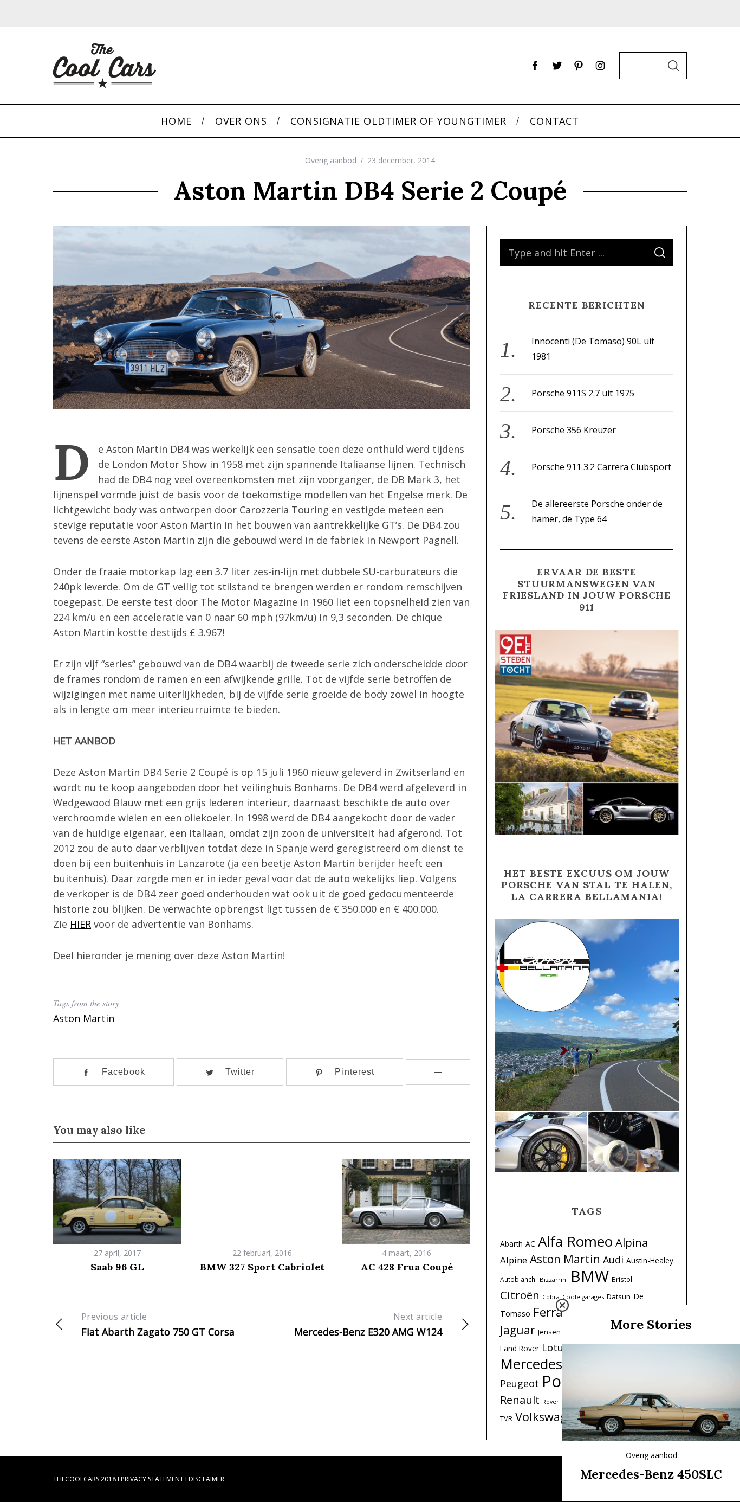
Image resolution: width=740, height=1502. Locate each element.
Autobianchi (518, 1279)
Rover (550, 1401)
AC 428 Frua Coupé (407, 1267)
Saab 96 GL (117, 1267)
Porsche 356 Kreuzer (573, 430)
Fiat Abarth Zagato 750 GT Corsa (158, 1324)
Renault (520, 1399)
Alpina (631, 1242)
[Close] (562, 1305)
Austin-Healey (649, 1260)
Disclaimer (206, 1479)
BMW (589, 1276)
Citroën (520, 1294)
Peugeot (519, 1383)
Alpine (513, 1260)
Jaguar (517, 1330)
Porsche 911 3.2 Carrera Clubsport (601, 467)
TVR (506, 1418)
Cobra (551, 1297)
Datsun (619, 1296)
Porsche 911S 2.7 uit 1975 (582, 393)
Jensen (549, 1332)
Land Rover (519, 1348)
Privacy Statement (152, 1479)
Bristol (622, 1279)
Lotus (555, 1347)
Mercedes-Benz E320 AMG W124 (368, 1324)
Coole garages (583, 1297)
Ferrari (552, 1312)
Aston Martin (83, 1018)
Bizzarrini (554, 1279)
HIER (80, 923)
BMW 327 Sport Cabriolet (262, 1267)
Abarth (511, 1243)
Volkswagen (548, 1416)
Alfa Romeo (575, 1241)
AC (530, 1243)
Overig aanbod (330, 160)
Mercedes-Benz (549, 1363)
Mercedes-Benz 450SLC (651, 1474)
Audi (613, 1259)
